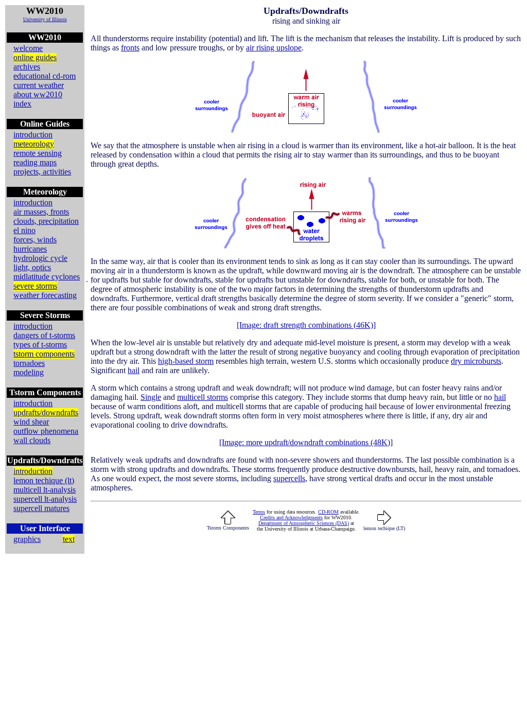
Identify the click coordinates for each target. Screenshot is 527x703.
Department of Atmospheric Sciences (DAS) (303, 523)
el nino (24, 230)
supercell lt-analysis (45, 499)
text (69, 539)
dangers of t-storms (44, 335)
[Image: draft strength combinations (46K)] (306, 325)
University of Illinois (45, 19)
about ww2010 (37, 94)
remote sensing (37, 153)
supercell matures (41, 508)
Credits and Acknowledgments (291, 517)
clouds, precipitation (46, 221)
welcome (28, 48)
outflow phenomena (45, 431)
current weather (38, 85)
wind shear (31, 421)
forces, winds (35, 239)
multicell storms (202, 397)
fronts (130, 47)
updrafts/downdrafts (45, 412)
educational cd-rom (44, 76)
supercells (289, 478)
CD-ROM (328, 512)
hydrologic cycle (40, 258)
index (22, 103)
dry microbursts (476, 361)
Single (150, 397)
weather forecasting (45, 295)
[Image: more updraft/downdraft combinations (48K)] (306, 442)
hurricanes (30, 248)
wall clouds (31, 440)
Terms (259, 512)
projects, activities (42, 171)
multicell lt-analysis (44, 489)
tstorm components (44, 353)
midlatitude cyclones (46, 276)
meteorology (33, 143)
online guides (35, 57)
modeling (28, 372)
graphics (27, 539)
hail (133, 370)
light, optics (32, 267)
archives (26, 66)
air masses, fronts (41, 211)
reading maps (35, 162)
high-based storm (186, 361)
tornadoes (29, 363)
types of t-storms (40, 344)
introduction (32, 134)
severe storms (35, 286)
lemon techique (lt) (43, 480)
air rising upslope (274, 47)
